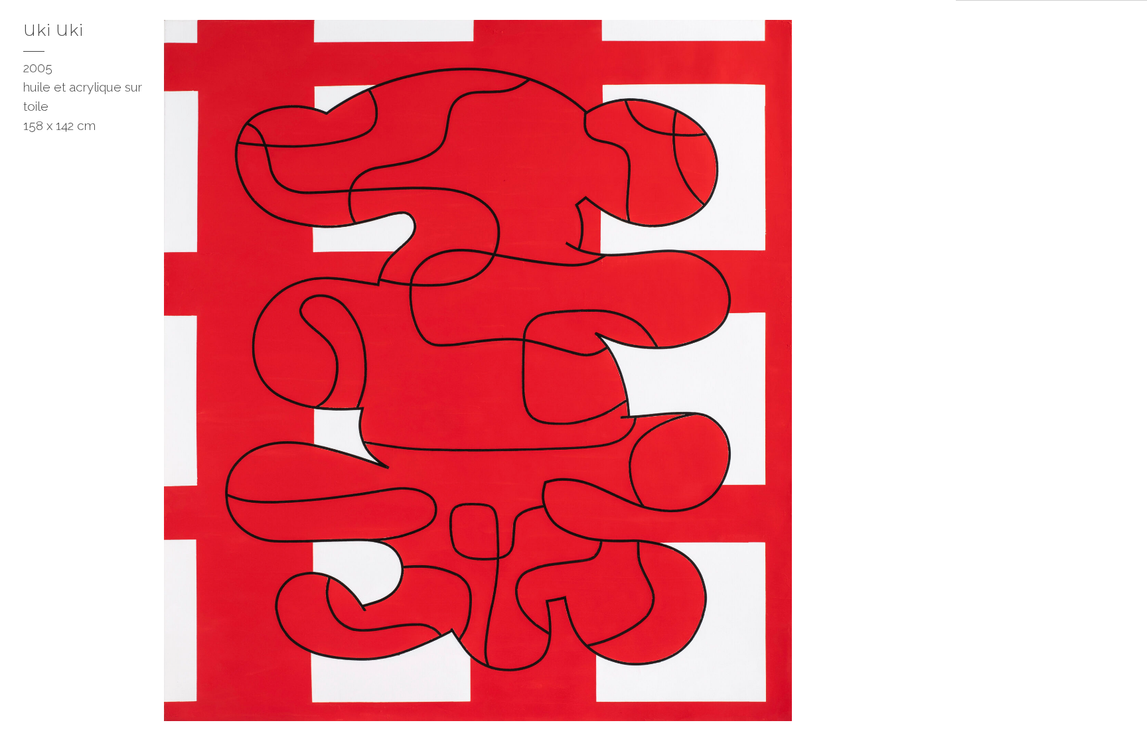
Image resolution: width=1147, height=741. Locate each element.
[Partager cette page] (21, 718)
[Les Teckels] (907, 718)
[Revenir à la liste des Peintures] (931, 27)
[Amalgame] (933, 718)
